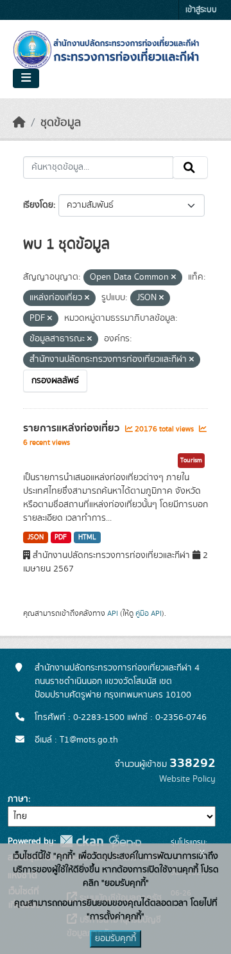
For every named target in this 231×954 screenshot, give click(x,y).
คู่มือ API (148, 613)
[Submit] (190, 167)
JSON (36, 537)
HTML (87, 537)
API (112, 613)
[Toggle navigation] (26, 78)
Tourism (191, 460)
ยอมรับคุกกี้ (115, 938)
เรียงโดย (38, 205)
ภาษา (18, 799)
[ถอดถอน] (173, 278)
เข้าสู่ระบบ (201, 10)
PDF (61, 537)
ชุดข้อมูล (60, 122)
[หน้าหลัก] (19, 122)
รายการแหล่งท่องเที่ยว (72, 428)
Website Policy (187, 779)
